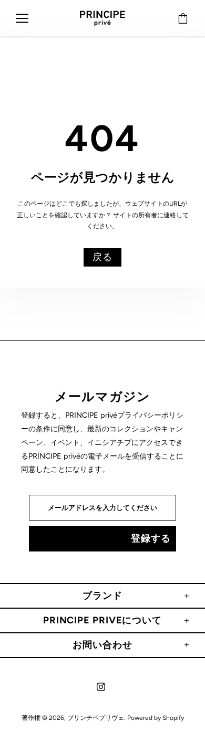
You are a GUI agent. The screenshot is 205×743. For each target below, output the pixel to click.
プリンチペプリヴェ (102, 18)
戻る (102, 257)
